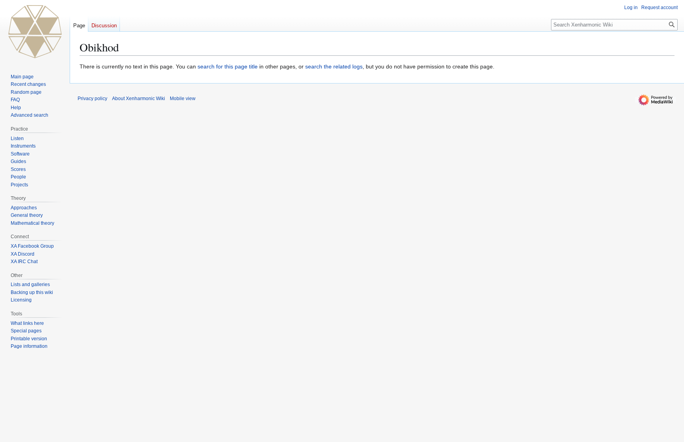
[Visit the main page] (34, 31)
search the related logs (334, 66)
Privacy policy (92, 98)
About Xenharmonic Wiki (138, 98)
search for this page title (228, 66)
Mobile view (183, 98)
